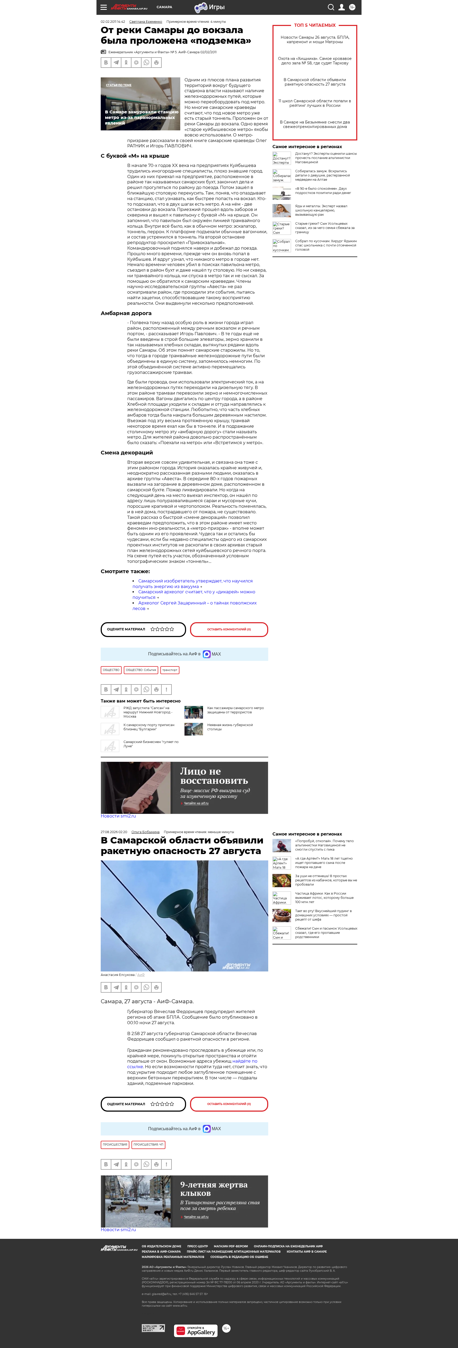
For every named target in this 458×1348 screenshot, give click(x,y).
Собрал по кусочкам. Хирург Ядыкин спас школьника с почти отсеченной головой (326, 245)
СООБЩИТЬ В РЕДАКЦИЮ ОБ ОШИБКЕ (239, 1257)
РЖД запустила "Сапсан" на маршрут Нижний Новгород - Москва (148, 712)
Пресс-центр (197, 1246)
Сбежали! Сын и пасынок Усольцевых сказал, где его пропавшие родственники (326, 932)
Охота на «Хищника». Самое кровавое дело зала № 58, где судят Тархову (315, 60)
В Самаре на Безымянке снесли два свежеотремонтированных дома (315, 124)
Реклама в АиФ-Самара (161, 1251)
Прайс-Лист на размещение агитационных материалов (234, 1251)
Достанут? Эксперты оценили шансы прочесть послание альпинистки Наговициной (326, 158)
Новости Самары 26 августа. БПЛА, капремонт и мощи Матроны (315, 39)
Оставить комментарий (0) (229, 629)
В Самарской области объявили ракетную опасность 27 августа (315, 82)
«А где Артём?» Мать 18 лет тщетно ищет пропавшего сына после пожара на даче (324, 862)
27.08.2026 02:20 (114, 832)
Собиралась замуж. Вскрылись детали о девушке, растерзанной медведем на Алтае (322, 175)
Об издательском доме (161, 1246)
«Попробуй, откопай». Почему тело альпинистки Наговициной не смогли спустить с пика (324, 845)
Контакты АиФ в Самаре (307, 1251)
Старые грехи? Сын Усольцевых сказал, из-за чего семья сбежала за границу (325, 228)
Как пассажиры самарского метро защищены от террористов (235, 710)
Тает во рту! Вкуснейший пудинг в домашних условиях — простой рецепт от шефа (323, 915)
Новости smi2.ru (118, 816)
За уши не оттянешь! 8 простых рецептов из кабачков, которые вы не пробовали (326, 880)
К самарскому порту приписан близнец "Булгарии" (149, 727)
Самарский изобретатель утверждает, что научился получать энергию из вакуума (193, 583)
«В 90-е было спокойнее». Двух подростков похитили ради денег (323, 191)
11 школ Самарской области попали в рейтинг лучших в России (315, 103)
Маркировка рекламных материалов (173, 1257)
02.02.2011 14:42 (113, 22)
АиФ (141, 975)
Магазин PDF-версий (231, 1246)
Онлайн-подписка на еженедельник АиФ (288, 1246)
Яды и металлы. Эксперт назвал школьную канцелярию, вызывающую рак (321, 210)
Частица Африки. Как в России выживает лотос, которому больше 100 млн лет (324, 897)
